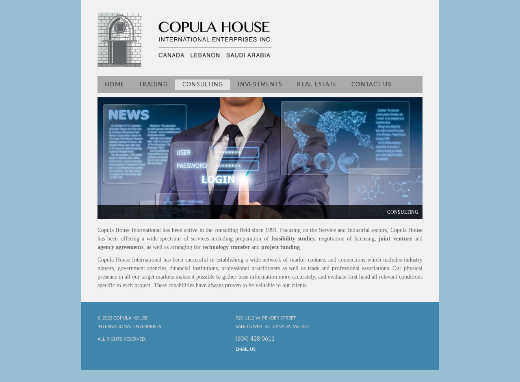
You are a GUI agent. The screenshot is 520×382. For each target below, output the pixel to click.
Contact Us (371, 85)
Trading (153, 85)
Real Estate (317, 85)
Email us (246, 349)
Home (114, 85)
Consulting (202, 85)
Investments (260, 85)
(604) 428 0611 (255, 339)
